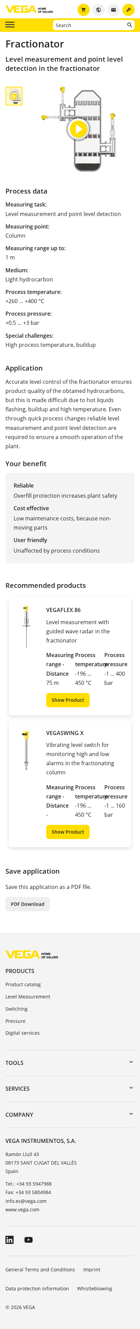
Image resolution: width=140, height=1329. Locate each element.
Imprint (91, 1269)
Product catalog (23, 984)
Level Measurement (27, 996)
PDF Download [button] (28, 904)
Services (17, 1088)
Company (19, 1114)
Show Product (68, 700)
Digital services (22, 1033)
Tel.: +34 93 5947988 (28, 1184)
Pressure (15, 1021)
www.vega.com (22, 1209)
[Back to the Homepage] (31, 954)
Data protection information (37, 1288)
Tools (14, 1063)
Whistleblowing (94, 1288)
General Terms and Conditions (40, 1269)
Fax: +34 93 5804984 (28, 1192)
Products (19, 971)
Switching (16, 1009)
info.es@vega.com (26, 1201)
